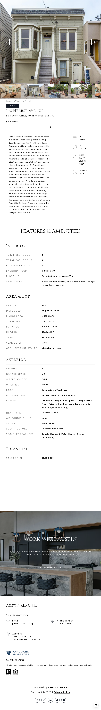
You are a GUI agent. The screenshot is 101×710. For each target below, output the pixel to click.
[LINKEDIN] (50, 700)
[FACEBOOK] (37, 700)
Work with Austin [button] (50, 567)
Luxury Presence (57, 687)
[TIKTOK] (57, 700)
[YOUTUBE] (63, 700)
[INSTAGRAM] (43, 700)
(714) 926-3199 (64, 624)
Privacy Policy (62, 692)
